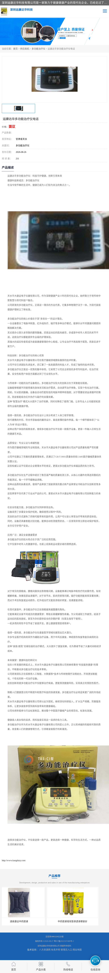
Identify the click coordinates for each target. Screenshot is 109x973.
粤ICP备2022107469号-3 (64, 941)
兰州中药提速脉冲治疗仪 (81, 921)
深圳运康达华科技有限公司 (48, 946)
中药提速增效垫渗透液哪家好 (27, 921)
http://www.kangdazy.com (13, 860)
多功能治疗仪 (38, 49)
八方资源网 (45, 950)
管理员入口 (66, 950)
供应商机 (24, 49)
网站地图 (77, 950)
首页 (15, 49)
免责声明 (55, 950)
